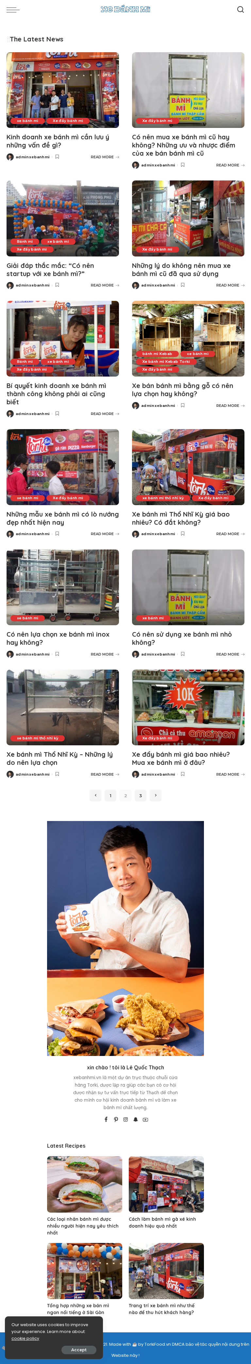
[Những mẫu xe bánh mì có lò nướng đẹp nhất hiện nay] (63, 467)
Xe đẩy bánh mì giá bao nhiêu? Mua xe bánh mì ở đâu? (181, 758)
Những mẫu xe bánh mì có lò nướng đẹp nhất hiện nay (63, 518)
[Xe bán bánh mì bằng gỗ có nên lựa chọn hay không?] (188, 339)
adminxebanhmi (33, 157)
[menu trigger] (15, 10)
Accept (79, 1349)
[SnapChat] (136, 1120)
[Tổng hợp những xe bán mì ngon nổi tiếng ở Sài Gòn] (84, 1271)
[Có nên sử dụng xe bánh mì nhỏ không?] (188, 587)
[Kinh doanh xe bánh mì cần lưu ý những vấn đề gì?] (63, 90)
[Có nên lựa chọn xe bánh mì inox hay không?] (63, 587)
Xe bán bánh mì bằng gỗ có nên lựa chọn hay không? (182, 389)
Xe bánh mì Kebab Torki (166, 361)
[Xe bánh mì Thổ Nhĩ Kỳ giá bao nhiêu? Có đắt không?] (188, 467)
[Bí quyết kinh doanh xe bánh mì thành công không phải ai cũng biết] (63, 339)
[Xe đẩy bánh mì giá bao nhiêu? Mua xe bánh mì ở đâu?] (188, 707)
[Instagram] (126, 1120)
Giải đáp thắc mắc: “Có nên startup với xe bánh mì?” (50, 269)
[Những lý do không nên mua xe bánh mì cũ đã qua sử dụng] (188, 218)
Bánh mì (25, 241)
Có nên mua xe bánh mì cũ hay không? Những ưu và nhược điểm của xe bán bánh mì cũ (183, 145)
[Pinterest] (116, 1120)
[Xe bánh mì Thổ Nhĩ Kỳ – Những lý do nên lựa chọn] (63, 707)
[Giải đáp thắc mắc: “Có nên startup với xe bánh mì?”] (63, 218)
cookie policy (25, 1338)
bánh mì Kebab (157, 353)
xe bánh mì (27, 120)
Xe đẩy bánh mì (68, 120)
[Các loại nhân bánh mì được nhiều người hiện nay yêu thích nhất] (84, 1184)
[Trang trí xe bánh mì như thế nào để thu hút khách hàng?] (166, 1271)
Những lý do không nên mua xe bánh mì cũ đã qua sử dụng (181, 269)
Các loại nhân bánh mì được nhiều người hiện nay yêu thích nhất (83, 1226)
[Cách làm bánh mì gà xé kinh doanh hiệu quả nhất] (166, 1184)
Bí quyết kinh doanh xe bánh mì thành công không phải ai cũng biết (56, 393)
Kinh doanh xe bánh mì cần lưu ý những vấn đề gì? (58, 141)
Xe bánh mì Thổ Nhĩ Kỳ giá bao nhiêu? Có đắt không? (181, 518)
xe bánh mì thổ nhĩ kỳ (163, 498)
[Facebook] (106, 1120)
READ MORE (102, 157)
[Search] (240, 10)
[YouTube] (145, 1120)
